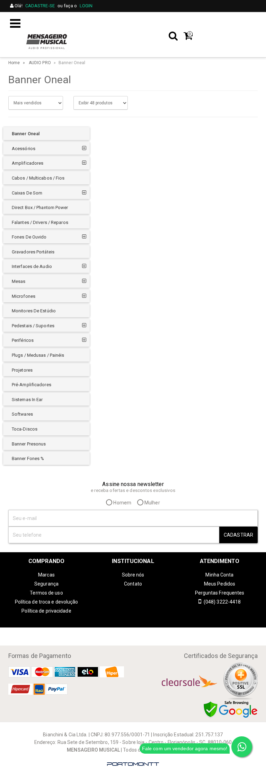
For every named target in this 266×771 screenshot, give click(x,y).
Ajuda (183, 21)
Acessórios (23, 148)
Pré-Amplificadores (31, 384)
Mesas (19, 281)
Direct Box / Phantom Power (40, 207)
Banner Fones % (28, 458)
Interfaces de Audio (32, 266)
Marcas (46, 575)
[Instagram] (126, 633)
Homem (121, 502)
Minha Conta (219, 575)
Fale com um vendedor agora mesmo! (184, 748)
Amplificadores (27, 163)
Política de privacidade (46, 611)
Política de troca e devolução (46, 602)
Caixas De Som (27, 193)
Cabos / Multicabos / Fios (38, 178)
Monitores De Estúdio (34, 310)
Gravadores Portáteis (33, 251)
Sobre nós (133, 575)
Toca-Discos (24, 429)
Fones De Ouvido (29, 237)
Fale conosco (151, 21)
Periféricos (23, 340)
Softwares (22, 414)
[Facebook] (139, 633)
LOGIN (86, 5)
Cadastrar (238, 535)
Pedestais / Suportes (33, 325)
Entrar (247, 21)
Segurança (46, 584)
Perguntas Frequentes (220, 593)
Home (14, 62)
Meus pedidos (215, 21)
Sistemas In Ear (27, 399)
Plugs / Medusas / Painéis (38, 355)
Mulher (151, 502)
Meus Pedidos (219, 584)
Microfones (23, 296)
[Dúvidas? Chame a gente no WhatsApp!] (241, 746)
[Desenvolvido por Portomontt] (133, 764)
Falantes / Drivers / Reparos (40, 222)
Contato (133, 584)
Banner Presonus (29, 444)
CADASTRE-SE (40, 5)
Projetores (22, 370)
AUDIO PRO (40, 62)
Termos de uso (46, 593)
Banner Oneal (25, 133)
